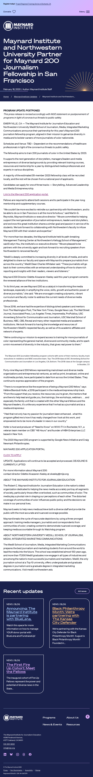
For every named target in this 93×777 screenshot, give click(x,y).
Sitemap (37, 770)
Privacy (5, 770)
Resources (73, 724)
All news (82, 591)
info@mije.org (9, 747)
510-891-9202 (9, 743)
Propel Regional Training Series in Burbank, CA (33, 3)
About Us (72, 717)
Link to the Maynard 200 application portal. (25, 194)
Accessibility (29, 770)
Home (6, 96)
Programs (49, 717)
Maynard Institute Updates (25, 96)
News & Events (52, 724)
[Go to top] (88, 717)
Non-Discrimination (16, 770)
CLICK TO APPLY (12, 455)
